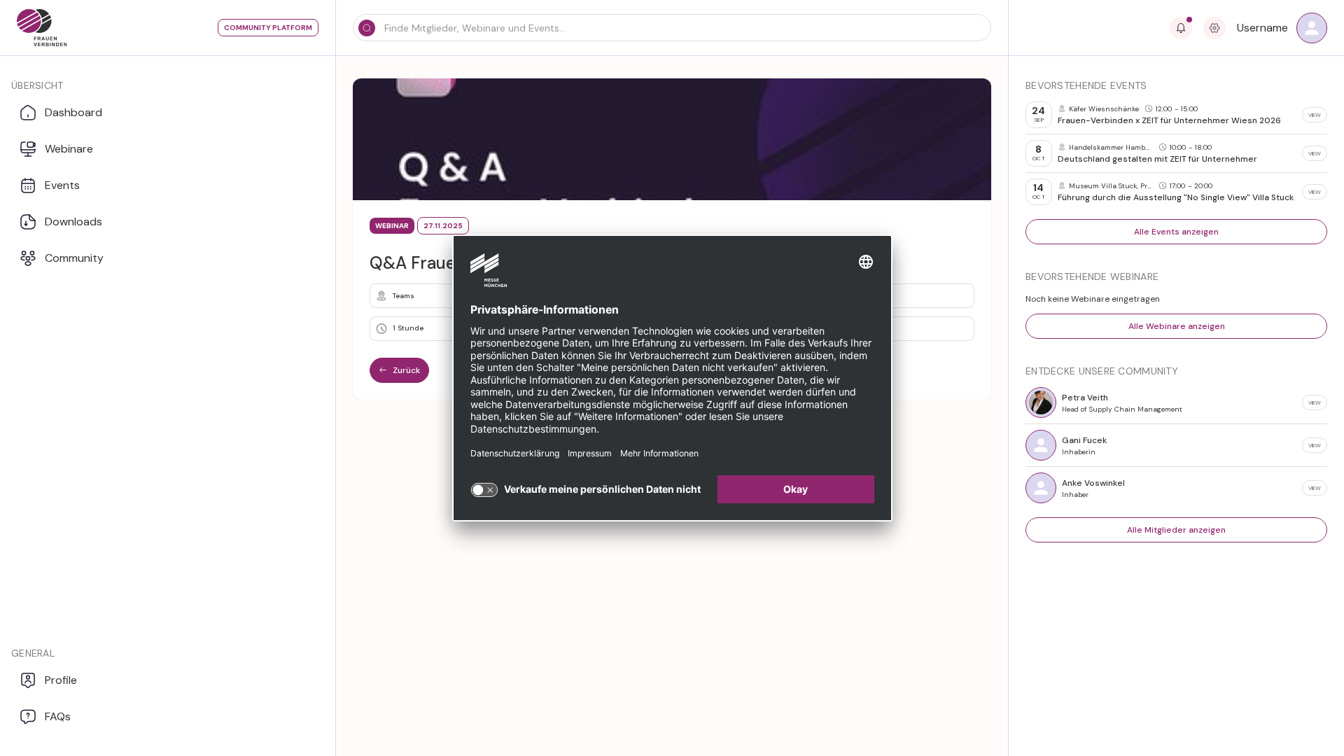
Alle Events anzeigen (1176, 231)
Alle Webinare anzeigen (1176, 326)
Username (1262, 27)
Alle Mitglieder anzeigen (1176, 530)
